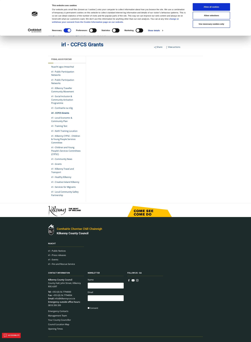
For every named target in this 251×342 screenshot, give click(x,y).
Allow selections (211, 15)
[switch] (93, 30)
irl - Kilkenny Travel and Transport (62, 170)
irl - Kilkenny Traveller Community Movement (62, 90)
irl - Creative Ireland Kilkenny (65, 182)
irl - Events (53, 259)
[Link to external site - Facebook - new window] (128, 280)
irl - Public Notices (57, 250)
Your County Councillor (59, 319)
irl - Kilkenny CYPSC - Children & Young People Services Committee (65, 139)
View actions (174, 47)
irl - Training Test (59, 126)
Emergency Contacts (58, 311)
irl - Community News (61, 159)
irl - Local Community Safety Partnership (65, 193)
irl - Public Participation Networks (62, 73)
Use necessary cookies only (211, 24)
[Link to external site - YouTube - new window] (133, 280)
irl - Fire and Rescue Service (61, 264)
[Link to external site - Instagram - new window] (137, 280)
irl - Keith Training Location (64, 131)
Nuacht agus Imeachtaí (62, 66)
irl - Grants (56, 164)
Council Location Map (58, 324)
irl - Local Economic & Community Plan (61, 119)
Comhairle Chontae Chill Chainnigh (79, 228)
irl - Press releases (57, 255)
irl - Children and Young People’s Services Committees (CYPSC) (66, 151)
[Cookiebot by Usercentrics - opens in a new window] (34, 31)
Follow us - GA (134, 273)
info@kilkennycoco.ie (65, 298)
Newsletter (94, 273)
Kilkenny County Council (73, 233)
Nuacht (52, 244)
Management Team (57, 315)
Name (91, 279)
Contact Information (59, 273)
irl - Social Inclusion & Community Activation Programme (62, 99)
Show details (154, 30)
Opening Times (55, 328)
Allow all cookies (211, 7)
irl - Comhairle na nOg (62, 108)
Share (159, 47)
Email (90, 292)
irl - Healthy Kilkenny (61, 177)
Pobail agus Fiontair (61, 59)
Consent (94, 308)
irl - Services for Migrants (63, 187)
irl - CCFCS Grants (60, 113)
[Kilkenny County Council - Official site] (51, 229)
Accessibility (13, 335)
